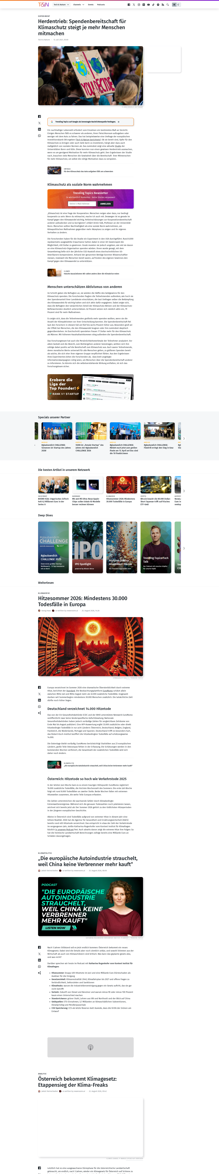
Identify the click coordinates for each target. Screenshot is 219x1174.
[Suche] (168, 5)
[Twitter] (134, 5)
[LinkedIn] (144, 5)
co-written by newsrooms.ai (66, 611)
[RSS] (163, 5)
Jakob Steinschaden (49, 871)
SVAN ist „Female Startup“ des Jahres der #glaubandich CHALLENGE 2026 (90, 448)
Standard (70, 691)
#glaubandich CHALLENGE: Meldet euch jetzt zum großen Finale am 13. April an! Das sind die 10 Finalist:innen (124, 449)
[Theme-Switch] (176, 5)
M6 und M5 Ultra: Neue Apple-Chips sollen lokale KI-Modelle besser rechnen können (86, 502)
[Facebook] (129, 5)
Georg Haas (46, 611)
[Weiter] (183, 438)
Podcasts (101, 5)
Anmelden (105, 204)
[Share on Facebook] (39, 116)
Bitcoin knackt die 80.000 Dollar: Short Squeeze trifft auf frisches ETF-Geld (155, 502)
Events (91, 5)
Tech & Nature (60, 5)
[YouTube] (148, 5)
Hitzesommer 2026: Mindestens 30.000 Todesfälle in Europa (120, 500)
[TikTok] (153, 5)
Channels (77, 5)
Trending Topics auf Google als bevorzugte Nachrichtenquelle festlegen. (85, 122)
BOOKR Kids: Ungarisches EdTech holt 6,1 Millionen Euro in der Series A (53, 502)
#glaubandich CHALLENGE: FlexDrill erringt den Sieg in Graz (158, 446)
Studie (118, 146)
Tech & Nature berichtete (88, 139)
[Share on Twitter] (39, 123)
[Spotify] (158, 5)
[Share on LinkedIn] (39, 129)
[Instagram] (139, 5)
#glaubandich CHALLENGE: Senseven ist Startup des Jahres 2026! (56, 448)
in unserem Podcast (64, 829)
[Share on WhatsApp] (39, 135)
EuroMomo (108, 691)
